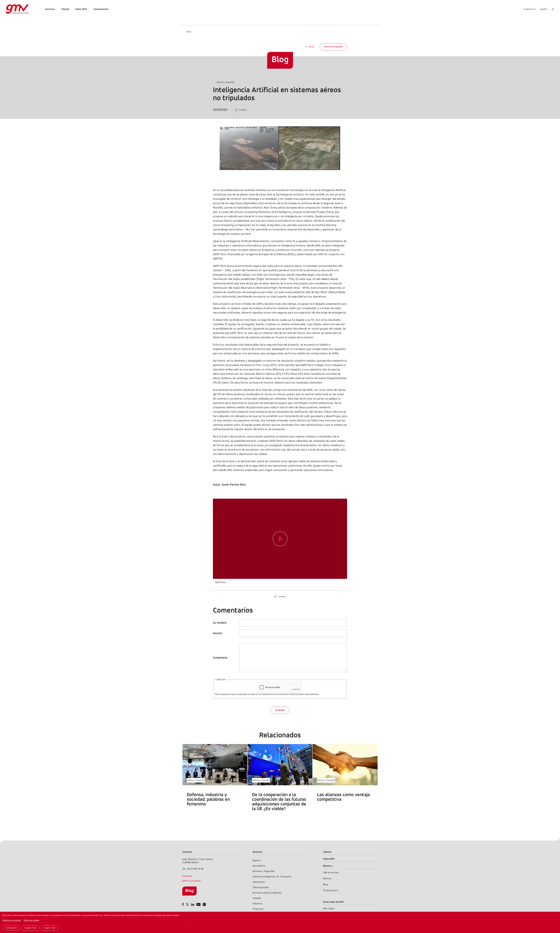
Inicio (188, 32)
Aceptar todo (49, 928)
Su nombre (219, 622)
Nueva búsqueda (333, 46)
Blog (189, 891)
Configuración (11, 928)
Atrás (311, 47)
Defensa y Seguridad (225, 82)
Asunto (217, 633)
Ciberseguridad (260, 887)
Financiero (258, 909)
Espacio (257, 860)
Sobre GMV (81, 9)
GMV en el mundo (191, 881)
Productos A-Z (530, 9)
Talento (65, 9)
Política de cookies (31, 920)
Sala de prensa (330, 872)
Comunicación (101, 9)
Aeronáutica (259, 866)
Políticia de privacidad (11, 920)
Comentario (220, 657)
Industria (257, 903)
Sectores (50, 9)
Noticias (327, 878)
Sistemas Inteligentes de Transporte (272, 876)
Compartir (243, 110)
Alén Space (329, 908)
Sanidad (257, 898)
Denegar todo (30, 928)
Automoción (259, 882)
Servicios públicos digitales (267, 893)
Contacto (187, 876)
